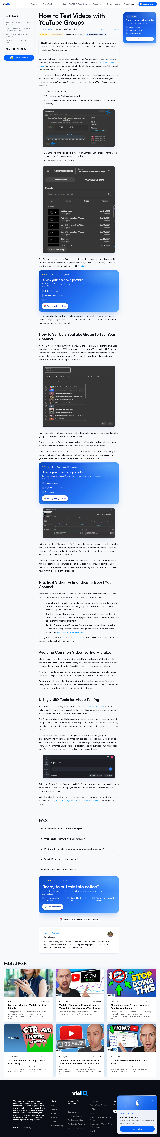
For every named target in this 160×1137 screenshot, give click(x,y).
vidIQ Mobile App (75, 1116)
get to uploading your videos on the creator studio (77, 800)
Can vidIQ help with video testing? (61, 859)
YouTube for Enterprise (77, 1124)
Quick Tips (104, 29)
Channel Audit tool (95, 706)
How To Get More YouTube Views (100, 1118)
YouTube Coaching (75, 1120)
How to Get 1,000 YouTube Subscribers (101, 1125)
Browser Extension (75, 1112)
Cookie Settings (57, 1125)
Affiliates (93, 1109)
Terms (53, 1121)
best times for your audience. (69, 632)
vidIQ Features (74, 1108)
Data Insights (114, 29)
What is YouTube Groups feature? (60, 869)
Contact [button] (54, 1105)
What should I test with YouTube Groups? (64, 838)
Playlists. (82, 266)
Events (93, 1131)
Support (54, 1109)
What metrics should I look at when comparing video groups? (74, 849)
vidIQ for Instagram (75, 1128)
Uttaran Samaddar (45, 29)
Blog (92, 1113)
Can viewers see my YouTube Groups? (63, 828)
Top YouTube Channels (99, 1105)
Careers (54, 1113)
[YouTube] (115, 1111)
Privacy (54, 1117)
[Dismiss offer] (154, 1098)
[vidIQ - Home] (7, 4)
